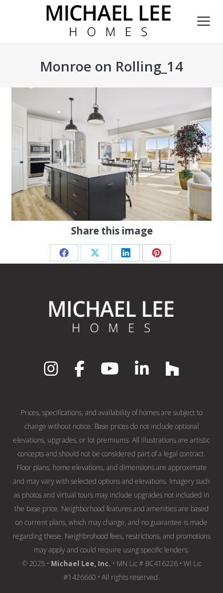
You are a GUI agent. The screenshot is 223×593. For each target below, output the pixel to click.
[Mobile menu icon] (204, 21)
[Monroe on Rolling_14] (111, 154)
